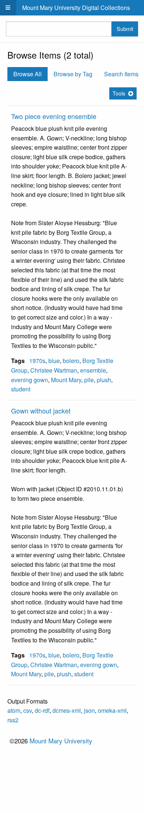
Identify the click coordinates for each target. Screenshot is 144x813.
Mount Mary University (61, 740)
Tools (119, 93)
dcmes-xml (66, 710)
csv (27, 710)
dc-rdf (42, 710)
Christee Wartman (53, 370)
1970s (37, 360)
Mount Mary (66, 380)
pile (89, 380)
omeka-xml (112, 710)
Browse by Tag (73, 74)
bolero (71, 360)
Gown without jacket (41, 410)
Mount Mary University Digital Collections (76, 7)
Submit (125, 28)
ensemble (93, 370)
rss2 (12, 720)
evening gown (29, 380)
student (20, 389)
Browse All (27, 74)
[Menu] (8, 7)
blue (54, 360)
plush (104, 380)
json (89, 710)
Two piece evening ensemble (53, 116)
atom (13, 710)
